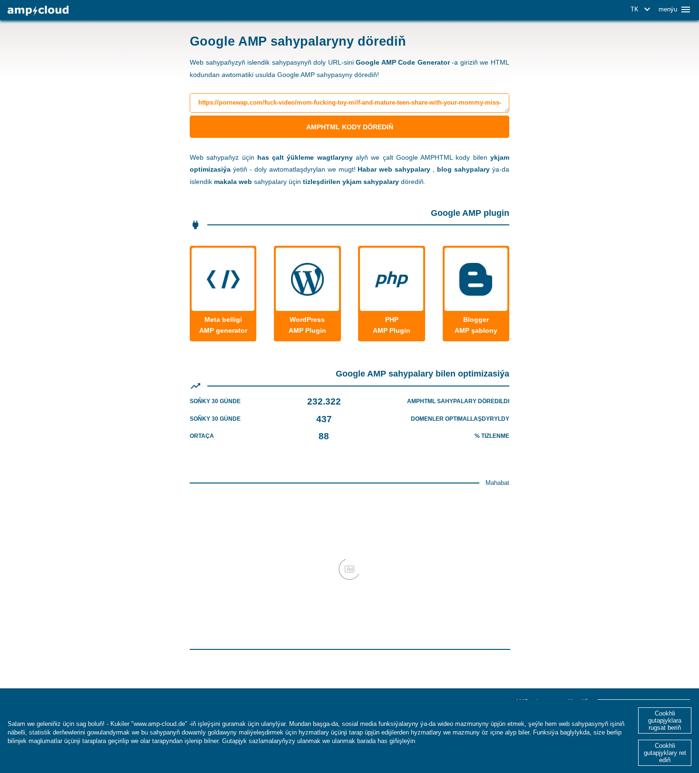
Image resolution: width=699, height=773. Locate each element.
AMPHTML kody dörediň (349, 127)
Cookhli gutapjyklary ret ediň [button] (665, 752)
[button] (642, 9)
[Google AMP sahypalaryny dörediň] (38, 11)
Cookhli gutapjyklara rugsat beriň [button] (664, 720)
